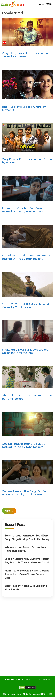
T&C (34, 679)
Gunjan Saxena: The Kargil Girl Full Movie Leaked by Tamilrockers (24, 492)
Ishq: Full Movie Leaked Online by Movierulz (24, 108)
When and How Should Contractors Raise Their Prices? (25, 549)
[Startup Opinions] (12, 4)
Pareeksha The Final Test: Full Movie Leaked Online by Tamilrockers (26, 257)
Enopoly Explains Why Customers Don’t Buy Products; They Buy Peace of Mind (27, 560)
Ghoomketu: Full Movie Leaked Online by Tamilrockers (27, 397)
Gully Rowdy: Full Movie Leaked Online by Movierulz (27, 160)
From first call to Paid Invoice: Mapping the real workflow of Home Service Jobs (27, 574)
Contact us (44, 679)
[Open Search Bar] (40, 4)
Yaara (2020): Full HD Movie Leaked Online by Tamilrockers (25, 305)
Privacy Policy (23, 679)
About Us (9, 679)
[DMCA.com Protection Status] (27, 688)
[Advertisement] (27, 638)
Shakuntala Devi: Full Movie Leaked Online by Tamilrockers (25, 351)
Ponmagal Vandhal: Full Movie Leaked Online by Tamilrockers (22, 209)
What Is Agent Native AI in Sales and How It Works (26, 587)
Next (9, 510)
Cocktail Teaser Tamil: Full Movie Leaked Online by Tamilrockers (23, 445)
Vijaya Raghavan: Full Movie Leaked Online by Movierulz (26, 54)
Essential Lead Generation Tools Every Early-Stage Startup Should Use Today (27, 537)
